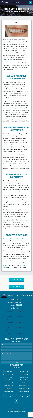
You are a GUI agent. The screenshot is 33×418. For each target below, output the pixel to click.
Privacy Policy (22, 408)
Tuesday (9, 316)
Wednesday (10, 322)
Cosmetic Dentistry (24, 377)
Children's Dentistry (8, 377)
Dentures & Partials (24, 371)
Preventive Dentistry (8, 371)
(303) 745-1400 (16, 299)
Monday (9, 311)
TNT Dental (23, 411)
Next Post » (16, 286)
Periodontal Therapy (8, 380)
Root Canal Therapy (8, 385)
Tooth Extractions (8, 388)
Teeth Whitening (24, 382)
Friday (9, 333)
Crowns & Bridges (8, 391)
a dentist (9, 59)
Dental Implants (24, 374)
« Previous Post (16, 279)
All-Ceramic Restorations (24, 385)
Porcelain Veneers (24, 380)
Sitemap (16, 409)
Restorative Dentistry (8, 382)
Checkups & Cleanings (8, 374)
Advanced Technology (24, 388)
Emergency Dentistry (24, 391)
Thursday (10, 327)
